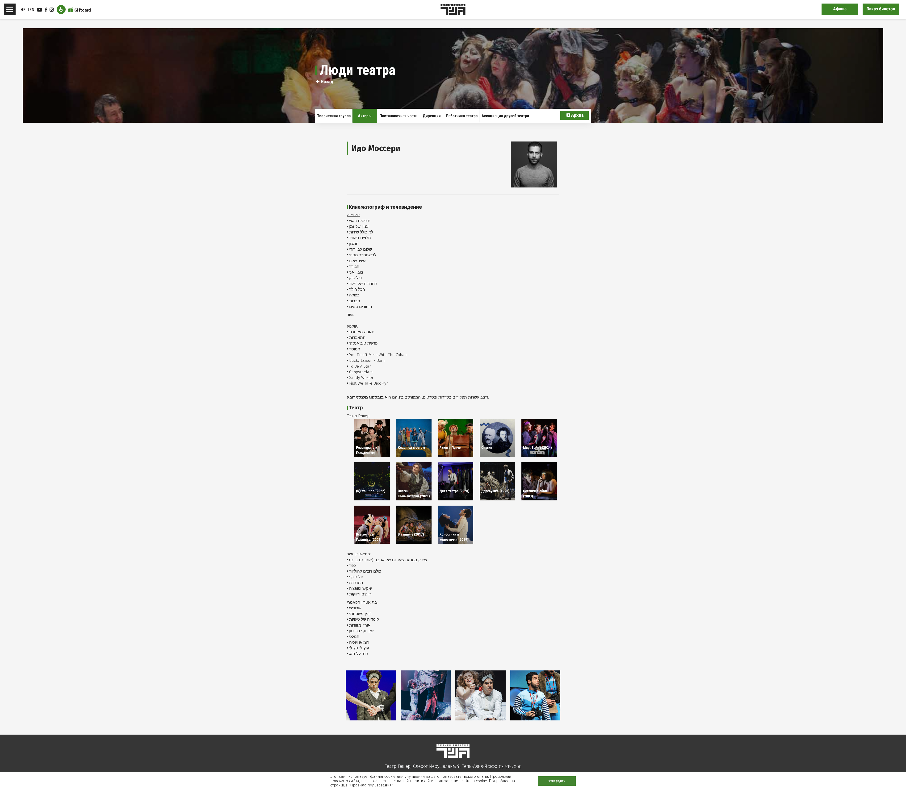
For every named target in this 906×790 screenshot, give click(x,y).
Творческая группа (334, 115)
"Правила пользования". (371, 785)
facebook (46, 9)
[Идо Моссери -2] (426, 695)
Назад (326, 81)
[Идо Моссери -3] (480, 695)
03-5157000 (510, 766)
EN (32, 9)
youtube (40, 9)
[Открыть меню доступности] (61, 9)
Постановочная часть (398, 115)
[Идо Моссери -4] (535, 695)
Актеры (365, 115)
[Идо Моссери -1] (371, 695)
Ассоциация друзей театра (505, 115)
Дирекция (432, 115)
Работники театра (462, 115)
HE (23, 9)
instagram (52, 9)
